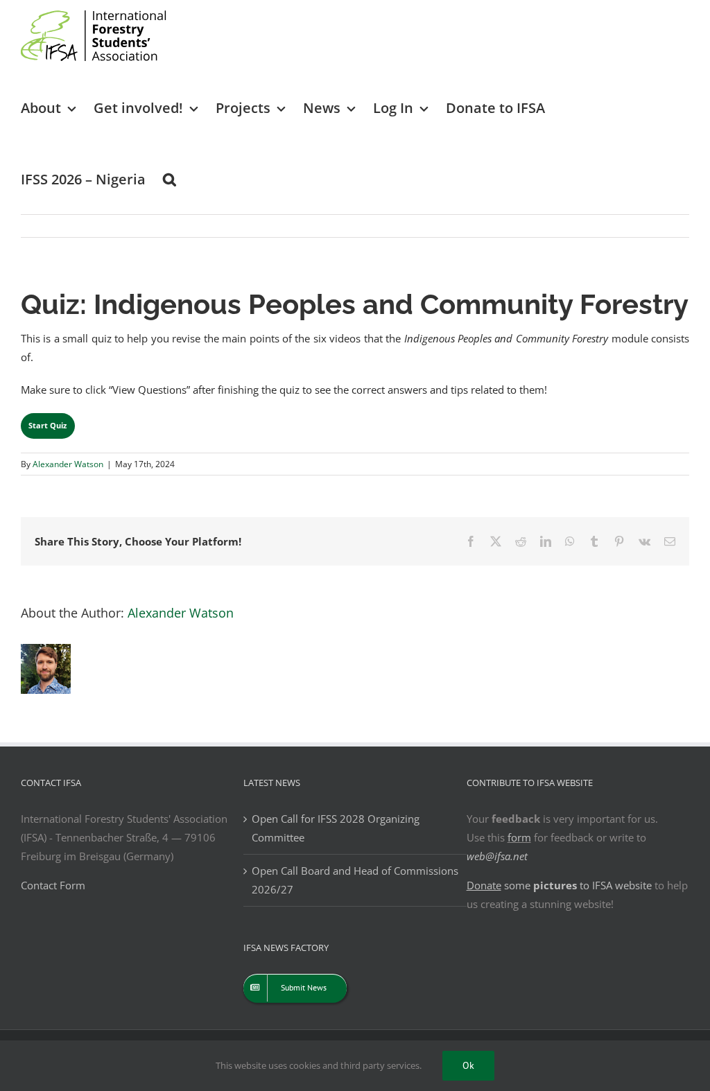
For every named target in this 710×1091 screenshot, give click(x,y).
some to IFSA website (559, 885)
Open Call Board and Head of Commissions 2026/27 (355, 880)
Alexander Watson (68, 464)
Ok (468, 1065)
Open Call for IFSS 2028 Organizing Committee (335, 828)
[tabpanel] (355, 339)
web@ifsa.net (497, 856)
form (519, 837)
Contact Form (53, 885)
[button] (169, 178)
